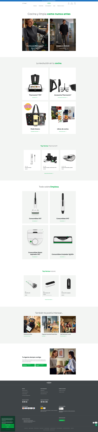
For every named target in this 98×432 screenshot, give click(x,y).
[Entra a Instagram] (23, 402)
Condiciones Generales (46, 428)
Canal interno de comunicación (66, 428)
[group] (31, 160)
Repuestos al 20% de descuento (51, 0)
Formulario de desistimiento (26, 395)
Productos (35, 5)
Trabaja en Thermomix (62, 390)
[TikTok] (47, 402)
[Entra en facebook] (43, 402)
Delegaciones (42, 390)
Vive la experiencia (48, 5)
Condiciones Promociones (53, 428)
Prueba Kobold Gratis (44, 393)
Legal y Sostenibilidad (31, 428)
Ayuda (54, 5)
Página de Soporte (24, 390)
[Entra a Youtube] (26, 402)
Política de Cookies (41, 428)
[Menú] (62, 407)
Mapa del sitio (72, 428)
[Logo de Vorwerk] (49, 3)
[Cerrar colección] (97, 0)
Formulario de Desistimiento (59, 428)
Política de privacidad (36, 428)
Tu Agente (25, 3)
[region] (8, 423)
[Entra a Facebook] (25, 402)
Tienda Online (41, 5)
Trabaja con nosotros (60, 5)
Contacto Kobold (24, 393)
